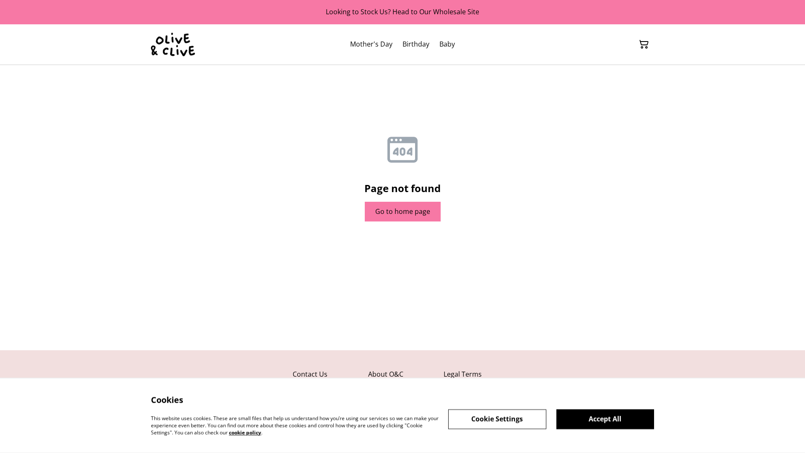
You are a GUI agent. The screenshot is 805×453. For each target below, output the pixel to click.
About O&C (385, 374)
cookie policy (245, 432)
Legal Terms (463, 374)
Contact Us (310, 374)
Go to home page (402, 211)
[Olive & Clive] (173, 44)
